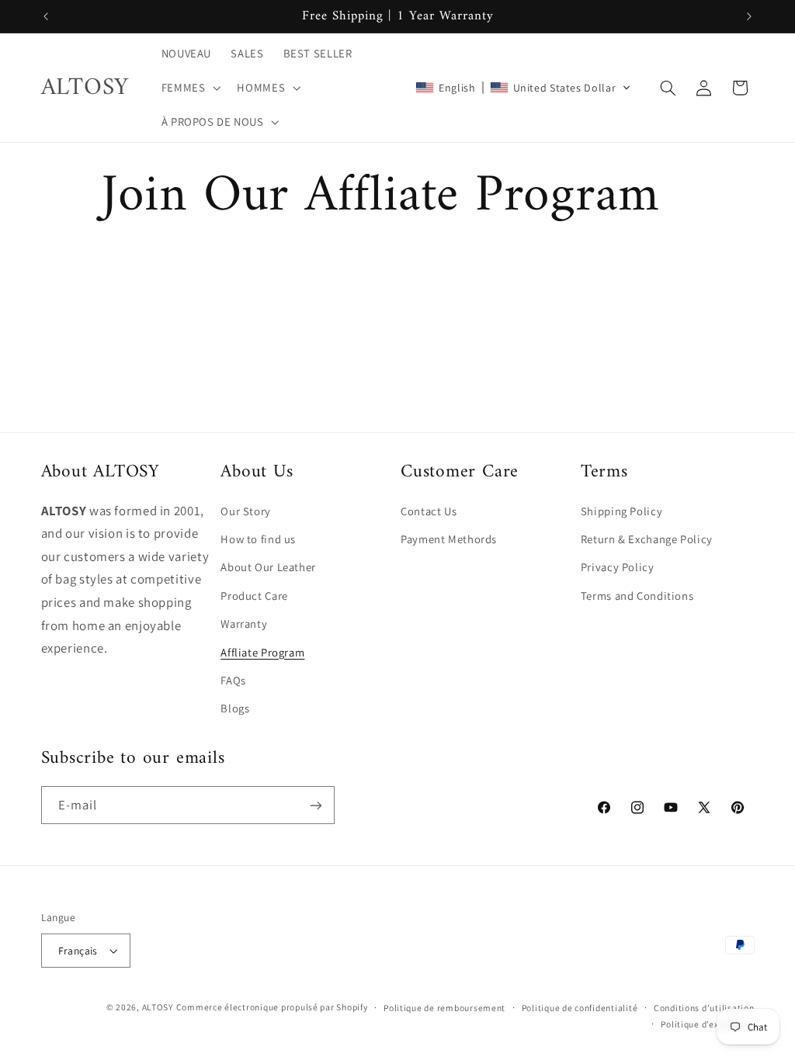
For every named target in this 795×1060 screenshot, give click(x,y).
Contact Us (429, 511)
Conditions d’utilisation (704, 1007)
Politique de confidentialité (580, 1007)
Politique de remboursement (444, 1007)
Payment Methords (449, 539)
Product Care (254, 595)
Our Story (245, 511)
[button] (189, 88)
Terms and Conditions (637, 595)
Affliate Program (262, 652)
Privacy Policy (617, 566)
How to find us (258, 539)
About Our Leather (268, 566)
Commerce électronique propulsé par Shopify (272, 1007)
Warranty (243, 623)
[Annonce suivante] (749, 16)
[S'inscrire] (315, 805)
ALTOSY (157, 1007)
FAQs (233, 680)
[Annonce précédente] (46, 16)
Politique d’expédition (707, 1024)
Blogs (234, 708)
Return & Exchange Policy (647, 539)
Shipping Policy (621, 511)
